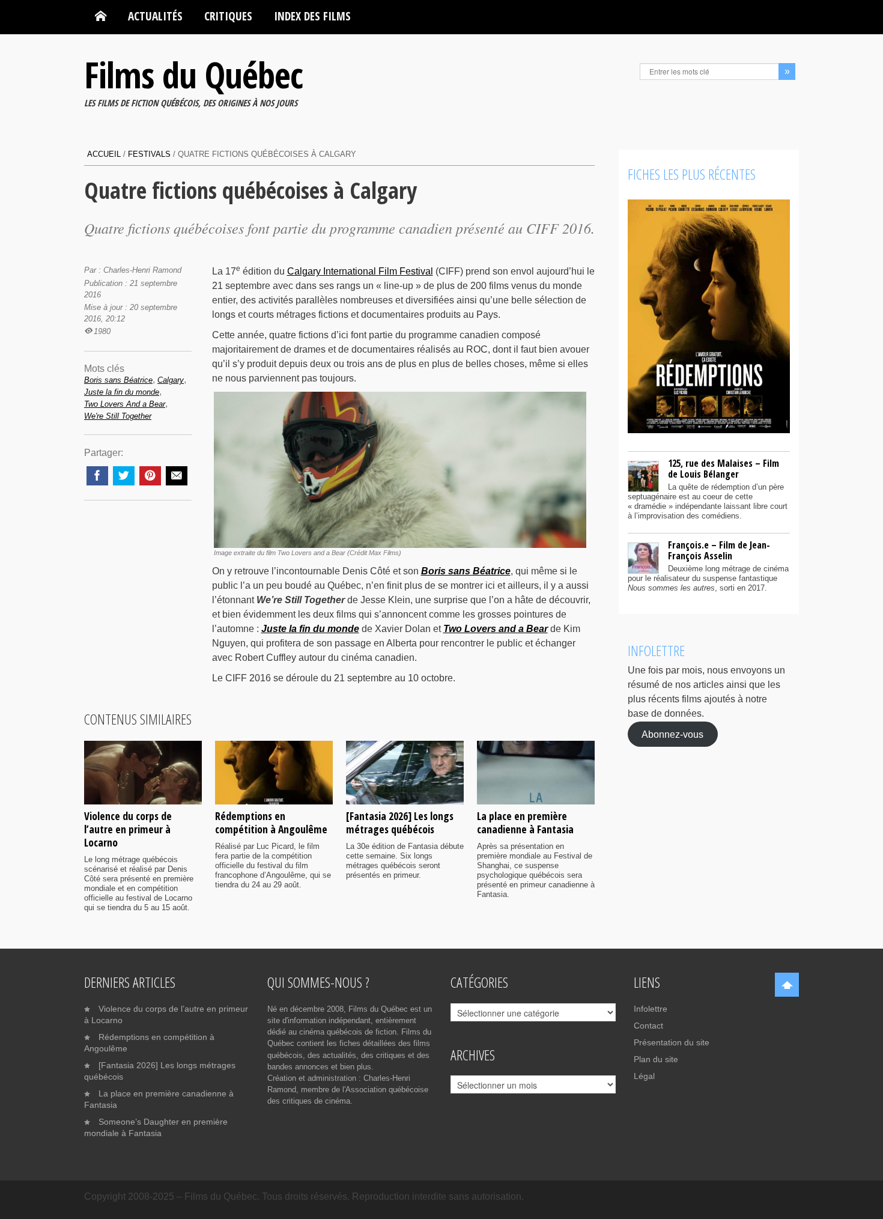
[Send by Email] (176, 475)
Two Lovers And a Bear (124, 404)
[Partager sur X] (124, 475)
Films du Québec (193, 74)
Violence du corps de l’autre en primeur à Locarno (128, 829)
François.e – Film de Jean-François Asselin (719, 550)
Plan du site (656, 1059)
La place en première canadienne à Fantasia (525, 822)
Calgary (170, 380)
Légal (644, 1076)
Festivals (149, 154)
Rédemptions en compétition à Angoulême (271, 822)
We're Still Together (117, 416)
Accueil (104, 154)
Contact (648, 1025)
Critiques (228, 16)
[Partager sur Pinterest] (150, 475)
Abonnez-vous (672, 734)
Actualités (155, 16)
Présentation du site (671, 1042)
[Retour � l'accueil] (100, 16)
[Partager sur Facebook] (97, 475)
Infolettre (650, 1009)
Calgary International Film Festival (360, 271)
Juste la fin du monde (121, 392)
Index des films (312, 16)
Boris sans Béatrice (118, 380)
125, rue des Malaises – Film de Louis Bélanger (723, 469)
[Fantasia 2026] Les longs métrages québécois (400, 822)
